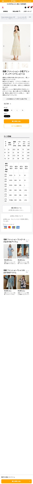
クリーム (7, 116)
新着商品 (5, 11)
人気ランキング (27, 11)
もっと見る (27, 240)
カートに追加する (16, 126)
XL (22, 110)
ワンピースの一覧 (21, 17)
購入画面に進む (16, 121)
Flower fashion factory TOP (8, 17)
